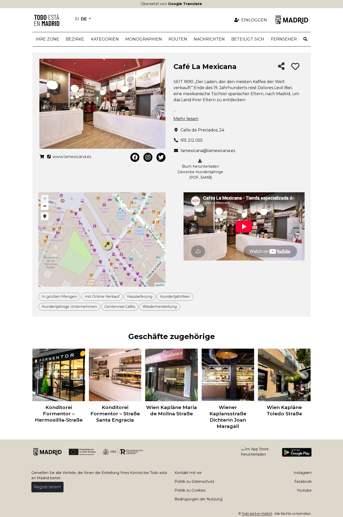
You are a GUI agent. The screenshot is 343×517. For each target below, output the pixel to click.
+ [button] (44, 198)
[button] (75, 39)
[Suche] (305, 39)
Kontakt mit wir (188, 472)
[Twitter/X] (160, 157)
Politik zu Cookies (190, 490)
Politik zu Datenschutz (194, 481)
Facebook (303, 481)
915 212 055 (192, 140)
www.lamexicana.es (71, 156)
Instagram (303, 472)
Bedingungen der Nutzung (198, 499)
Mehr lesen (186, 118)
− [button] (44, 206)
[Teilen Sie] (281, 66)
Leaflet (160, 285)
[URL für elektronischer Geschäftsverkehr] (41, 157)
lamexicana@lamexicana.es (208, 150)
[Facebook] (134, 157)
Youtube (304, 490)
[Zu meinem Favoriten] (295, 66)
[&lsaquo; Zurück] (37, 375)
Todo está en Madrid (257, 513)
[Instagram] (147, 157)
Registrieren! (47, 487)
